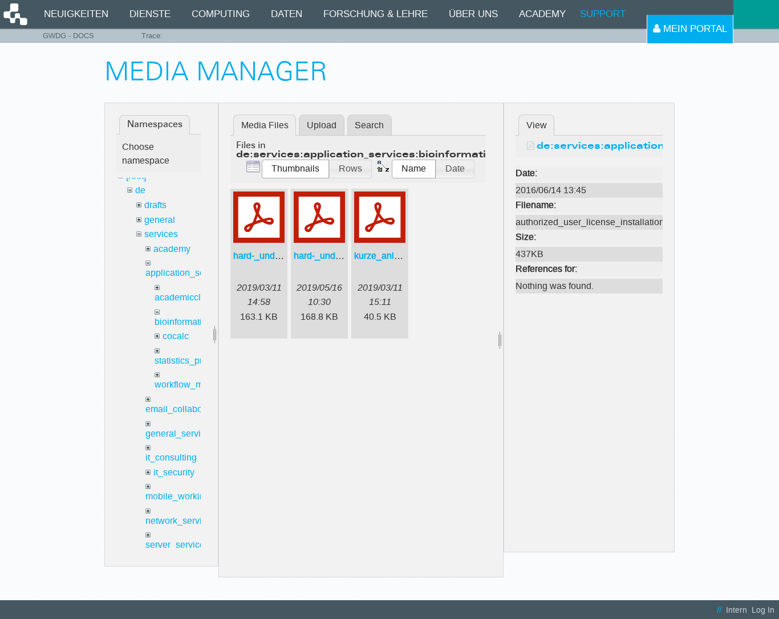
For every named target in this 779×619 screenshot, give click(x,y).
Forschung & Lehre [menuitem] (375, 14)
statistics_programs (194, 360)
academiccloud (185, 297)
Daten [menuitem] (286, 14)
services (161, 234)
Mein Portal (693, 28)
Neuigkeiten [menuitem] (76, 14)
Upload (321, 125)
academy (171, 249)
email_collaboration (185, 409)
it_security (173, 472)
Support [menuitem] (603, 14)
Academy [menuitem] (542, 14)
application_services (187, 273)
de (140, 190)
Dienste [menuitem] (150, 14)
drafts (155, 205)
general (159, 220)
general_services (180, 433)
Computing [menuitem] (221, 14)
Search (369, 125)
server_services (177, 544)
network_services (180, 521)
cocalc (176, 336)
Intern (736, 610)
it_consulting (171, 457)
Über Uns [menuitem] (473, 14)
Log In (763, 610)
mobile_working (177, 496)
